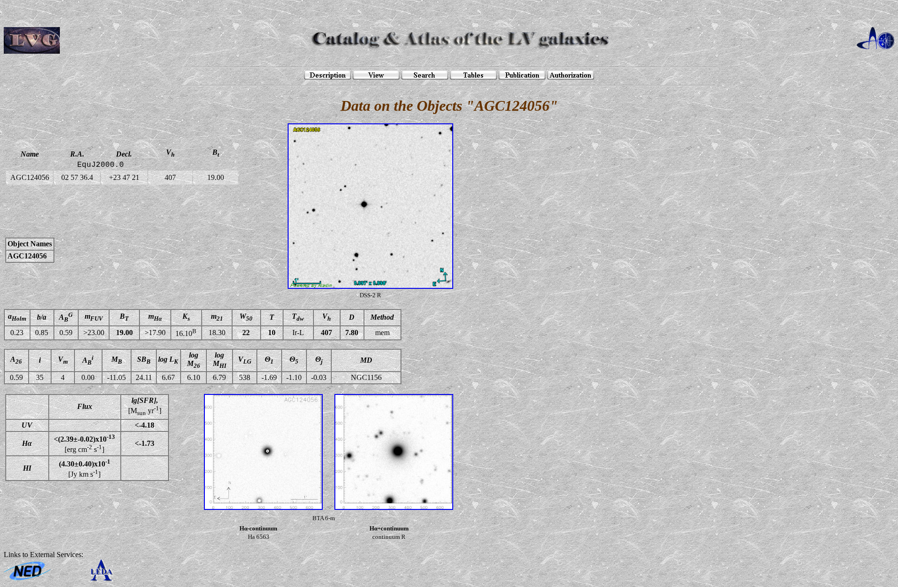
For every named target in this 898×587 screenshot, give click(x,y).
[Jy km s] (84, 468)
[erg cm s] (84, 443)
